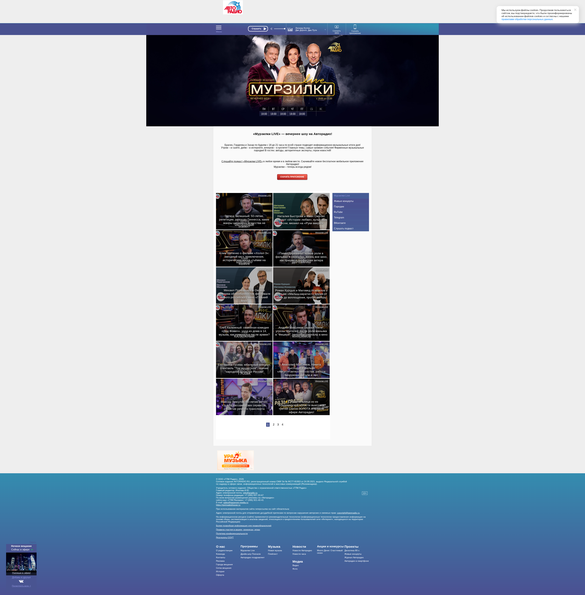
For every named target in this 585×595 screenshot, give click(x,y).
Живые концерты (344, 201)
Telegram (339, 217)
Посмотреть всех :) (21, 586)
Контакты (220, 557)
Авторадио (356, 561)
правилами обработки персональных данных (527, 19)
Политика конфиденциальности (232, 533)
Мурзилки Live (342, 195)
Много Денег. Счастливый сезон (330, 551)
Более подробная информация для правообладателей (243, 525)
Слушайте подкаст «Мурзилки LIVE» (242, 161)
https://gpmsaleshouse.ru (228, 505)
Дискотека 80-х (351, 550)
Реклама (220, 561)
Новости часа (299, 554)
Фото (295, 569)
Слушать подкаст (343, 228)
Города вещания (224, 564)
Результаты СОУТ (225, 537)
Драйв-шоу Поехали (251, 554)
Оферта (220, 575)
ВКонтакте (340, 223)
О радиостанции (224, 550)
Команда (220, 554)
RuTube (338, 212)
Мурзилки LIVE (264, 195)
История (220, 571)
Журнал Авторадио (354, 557)
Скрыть (32, 542)
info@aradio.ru (250, 493)
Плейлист (273, 554)
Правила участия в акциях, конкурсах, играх (238, 529)
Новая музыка (275, 550)
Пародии (339, 206)
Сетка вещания (223, 568)
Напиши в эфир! (21, 573)
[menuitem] (228, 546)
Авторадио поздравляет (252, 557)
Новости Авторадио (302, 550)
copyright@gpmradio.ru (348, 513)
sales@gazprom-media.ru (235, 502)
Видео (295, 565)
